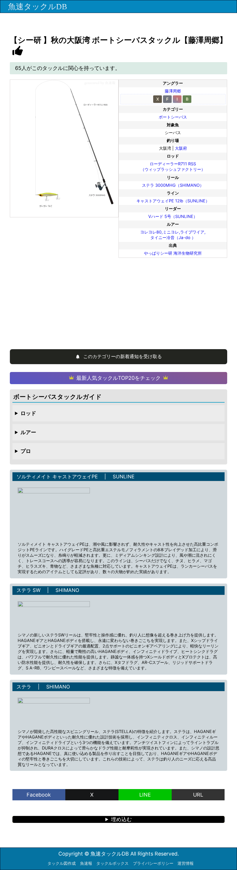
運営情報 (185, 863)
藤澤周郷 (173, 90)
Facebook (39, 795)
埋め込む (121, 819)
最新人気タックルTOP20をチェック (118, 378)
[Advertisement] (118, 300)
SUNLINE (123, 476)
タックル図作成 (61, 863)
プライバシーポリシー (153, 863)
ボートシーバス (173, 116)
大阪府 (181, 148)
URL (198, 795)
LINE (145, 795)
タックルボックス (112, 863)
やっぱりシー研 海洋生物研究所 (173, 253)
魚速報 (86, 863)
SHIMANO (67, 590)
